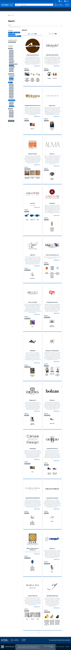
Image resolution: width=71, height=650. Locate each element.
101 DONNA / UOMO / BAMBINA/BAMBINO (27, 80)
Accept (52, 647)
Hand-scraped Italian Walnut (27, 178)
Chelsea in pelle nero (49, 473)
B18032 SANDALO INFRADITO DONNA (38, 80)
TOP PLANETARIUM (57, 375)
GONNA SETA (52, 374)
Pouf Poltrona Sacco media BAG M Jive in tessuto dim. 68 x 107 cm (57, 622)
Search (10, 25)
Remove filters (11, 120)
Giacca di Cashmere (52, 179)
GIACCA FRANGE (46, 374)
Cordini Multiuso (46, 273)
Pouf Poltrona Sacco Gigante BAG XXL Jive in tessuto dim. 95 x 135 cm (46, 623)
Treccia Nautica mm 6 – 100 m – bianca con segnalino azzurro (52, 275)
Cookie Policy (61, 646)
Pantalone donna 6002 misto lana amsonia (52, 229)
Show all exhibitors (17, 6)
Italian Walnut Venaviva (37, 178)
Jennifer (32, 619)
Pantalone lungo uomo (32, 424)
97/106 (52, 521)
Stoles (38, 219)
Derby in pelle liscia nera (54, 473)
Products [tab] (53, 33)
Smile (32, 471)
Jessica (38, 619)
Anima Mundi (32, 278)
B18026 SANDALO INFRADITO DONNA (32, 80)
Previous (23, 174)
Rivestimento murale (32, 376)
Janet (27, 619)
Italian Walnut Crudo (32, 178)
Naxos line (32, 128)
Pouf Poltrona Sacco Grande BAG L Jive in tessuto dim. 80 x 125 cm (52, 622)
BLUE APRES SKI (52, 129)
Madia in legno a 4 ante (52, 326)
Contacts (67, 646)
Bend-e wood (52, 423)
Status (52, 571)
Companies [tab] (33, 33)
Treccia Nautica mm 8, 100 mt (57, 273)
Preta (32, 326)
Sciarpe (27, 219)
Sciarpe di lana (32, 219)
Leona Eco (49, 78)
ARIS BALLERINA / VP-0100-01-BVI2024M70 (32, 523)
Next (41, 174)
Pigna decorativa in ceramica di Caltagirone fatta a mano (32, 568)
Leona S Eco (55, 78)
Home (9, 15)
